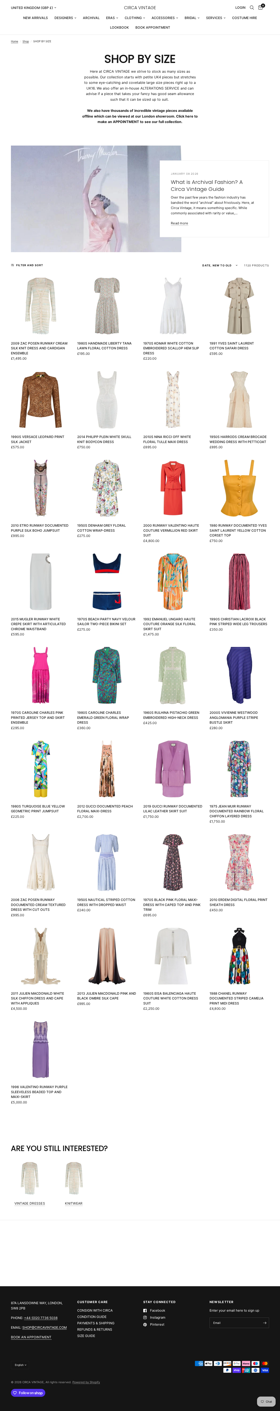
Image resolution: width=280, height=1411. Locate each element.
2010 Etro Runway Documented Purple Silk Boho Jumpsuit (39, 528)
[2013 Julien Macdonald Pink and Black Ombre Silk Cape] (107, 956)
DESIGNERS (63, 18)
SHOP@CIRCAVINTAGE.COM (44, 1327)
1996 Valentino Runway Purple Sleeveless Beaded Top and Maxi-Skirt (39, 1092)
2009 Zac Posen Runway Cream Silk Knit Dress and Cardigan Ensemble (39, 348)
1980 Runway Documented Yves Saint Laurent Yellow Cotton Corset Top (238, 530)
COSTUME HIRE (244, 18)
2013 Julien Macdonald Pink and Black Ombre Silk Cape (106, 996)
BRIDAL (190, 18)
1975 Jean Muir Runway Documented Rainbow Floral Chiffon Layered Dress (237, 811)
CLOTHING (133, 18)
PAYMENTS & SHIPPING (95, 1323)
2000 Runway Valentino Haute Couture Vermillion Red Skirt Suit (171, 530)
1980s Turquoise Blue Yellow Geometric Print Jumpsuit (38, 808)
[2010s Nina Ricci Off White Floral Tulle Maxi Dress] (173, 399)
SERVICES (214, 18)
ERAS (110, 18)
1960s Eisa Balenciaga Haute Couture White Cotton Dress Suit (170, 998)
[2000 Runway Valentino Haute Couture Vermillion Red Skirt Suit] (173, 488)
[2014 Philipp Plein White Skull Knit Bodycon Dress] (107, 399)
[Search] (252, 7)
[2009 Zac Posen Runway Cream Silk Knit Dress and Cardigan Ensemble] (41, 306)
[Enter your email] (264, 1323)
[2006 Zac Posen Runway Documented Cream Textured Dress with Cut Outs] (41, 862)
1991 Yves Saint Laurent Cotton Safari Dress (232, 345)
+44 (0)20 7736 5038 (41, 1318)
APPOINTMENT (126, 122)
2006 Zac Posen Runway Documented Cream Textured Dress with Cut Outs (38, 905)
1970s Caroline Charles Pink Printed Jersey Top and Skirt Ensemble (38, 718)
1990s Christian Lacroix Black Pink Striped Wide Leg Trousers (238, 621)
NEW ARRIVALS (35, 18)
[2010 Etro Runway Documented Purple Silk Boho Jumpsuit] (41, 488)
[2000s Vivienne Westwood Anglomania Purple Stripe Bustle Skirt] (239, 675)
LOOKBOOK (119, 27)
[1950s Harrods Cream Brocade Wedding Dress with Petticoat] (239, 399)
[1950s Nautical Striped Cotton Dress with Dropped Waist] (107, 862)
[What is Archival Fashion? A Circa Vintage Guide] (96, 199)
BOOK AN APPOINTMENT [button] (31, 1337)
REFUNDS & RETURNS (94, 1329)
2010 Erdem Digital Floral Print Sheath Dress (239, 902)
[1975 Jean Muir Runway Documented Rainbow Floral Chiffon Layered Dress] (239, 769)
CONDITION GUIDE (92, 1317)
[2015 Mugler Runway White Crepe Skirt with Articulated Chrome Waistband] (41, 582)
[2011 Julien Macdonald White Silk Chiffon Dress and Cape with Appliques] (41, 956)
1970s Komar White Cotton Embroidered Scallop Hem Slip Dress (171, 348)
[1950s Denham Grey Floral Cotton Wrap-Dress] (107, 488)
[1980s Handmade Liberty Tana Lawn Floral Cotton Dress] (107, 306)
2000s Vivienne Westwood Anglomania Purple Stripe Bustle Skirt (234, 718)
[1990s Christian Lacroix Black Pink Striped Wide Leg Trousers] (239, 582)
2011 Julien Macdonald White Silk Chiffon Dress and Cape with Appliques (37, 998)
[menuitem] (35, 18)
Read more (179, 223)
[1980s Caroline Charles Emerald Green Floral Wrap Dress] (107, 675)
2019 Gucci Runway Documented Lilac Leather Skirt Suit (172, 808)
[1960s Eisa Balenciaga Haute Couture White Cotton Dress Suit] (173, 956)
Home (14, 41)
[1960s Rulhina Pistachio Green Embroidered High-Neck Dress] (173, 675)
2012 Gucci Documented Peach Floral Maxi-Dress (105, 808)
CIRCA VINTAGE (140, 7)
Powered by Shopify (86, 1382)
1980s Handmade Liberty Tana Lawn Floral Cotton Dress (104, 345)
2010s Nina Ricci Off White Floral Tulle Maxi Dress (167, 439)
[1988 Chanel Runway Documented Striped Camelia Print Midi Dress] (239, 956)
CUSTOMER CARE (92, 1302)
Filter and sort (29, 265)
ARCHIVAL (91, 18)
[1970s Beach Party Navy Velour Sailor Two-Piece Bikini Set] (107, 582)
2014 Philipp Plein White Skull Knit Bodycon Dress (104, 439)
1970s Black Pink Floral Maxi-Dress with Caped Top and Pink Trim (172, 905)
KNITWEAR (73, 1203)
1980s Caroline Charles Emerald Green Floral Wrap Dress (103, 718)
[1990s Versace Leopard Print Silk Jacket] (41, 399)
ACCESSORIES (163, 18)
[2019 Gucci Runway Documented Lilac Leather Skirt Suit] (173, 769)
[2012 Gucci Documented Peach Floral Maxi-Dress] (107, 769)
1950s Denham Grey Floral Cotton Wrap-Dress (101, 528)
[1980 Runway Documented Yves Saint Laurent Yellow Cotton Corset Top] (239, 488)
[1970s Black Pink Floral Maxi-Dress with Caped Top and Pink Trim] (173, 862)
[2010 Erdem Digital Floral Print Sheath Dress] (239, 862)
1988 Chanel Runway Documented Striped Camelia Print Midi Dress (237, 998)
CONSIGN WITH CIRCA (95, 1310)
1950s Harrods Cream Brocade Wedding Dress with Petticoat (238, 439)
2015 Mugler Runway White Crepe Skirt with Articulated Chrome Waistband (38, 624)
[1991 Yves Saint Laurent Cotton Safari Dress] (239, 306)
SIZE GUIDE (86, 1336)
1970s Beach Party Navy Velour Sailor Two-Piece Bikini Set (106, 621)
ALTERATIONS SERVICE (159, 88)
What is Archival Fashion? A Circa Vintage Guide (207, 185)
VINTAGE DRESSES (29, 1203)
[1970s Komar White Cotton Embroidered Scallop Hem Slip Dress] (173, 306)
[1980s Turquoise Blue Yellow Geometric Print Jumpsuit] (41, 769)
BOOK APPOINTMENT (152, 27)
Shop (26, 41)
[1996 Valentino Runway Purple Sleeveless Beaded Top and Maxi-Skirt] (41, 1049)
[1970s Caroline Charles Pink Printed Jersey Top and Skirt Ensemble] (41, 675)
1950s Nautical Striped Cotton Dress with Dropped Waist (106, 902)
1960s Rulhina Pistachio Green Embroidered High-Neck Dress (171, 715)
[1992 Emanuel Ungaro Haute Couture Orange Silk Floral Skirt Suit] (173, 582)
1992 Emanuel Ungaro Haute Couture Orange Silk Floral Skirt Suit (169, 624)
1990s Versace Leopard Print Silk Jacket (37, 439)
